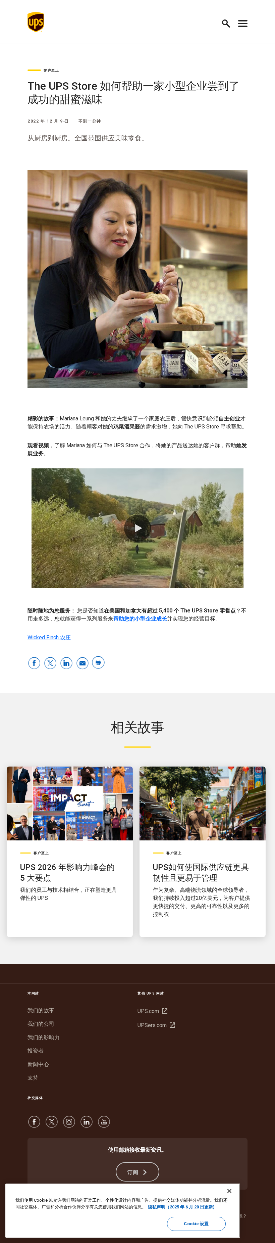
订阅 (134, 1172)
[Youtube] (104, 1125)
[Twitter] (51, 1125)
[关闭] (229, 1191)
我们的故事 (41, 1010)
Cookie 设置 (196, 1223)
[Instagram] (69, 1125)
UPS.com (152, 1011)
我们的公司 (41, 1024)
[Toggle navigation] (243, 22)
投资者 (36, 1051)
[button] (229, 22)
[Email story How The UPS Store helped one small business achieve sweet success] (82, 664)
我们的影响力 (44, 1037)
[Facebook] (34, 1125)
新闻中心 (38, 1064)
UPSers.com (155, 1025)
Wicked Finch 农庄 (49, 637)
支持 (33, 1077)
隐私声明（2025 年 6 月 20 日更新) (181, 1206)
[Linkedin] (86, 1125)
